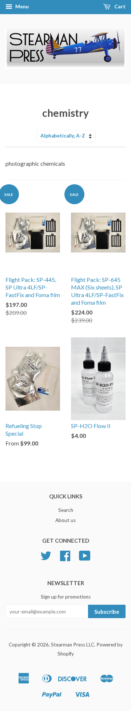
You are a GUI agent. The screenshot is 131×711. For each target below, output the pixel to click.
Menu (21, 6)
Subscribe (106, 611)
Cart (119, 6)
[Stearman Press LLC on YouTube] (85, 558)
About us (65, 520)
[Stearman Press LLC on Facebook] (65, 558)
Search (65, 510)
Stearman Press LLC (72, 645)
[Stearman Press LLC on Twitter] (45, 558)
